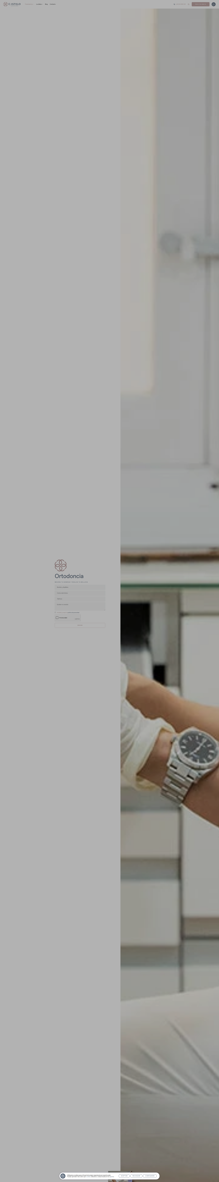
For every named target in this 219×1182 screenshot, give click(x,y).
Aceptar (124, 1176)
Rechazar (136, 1176)
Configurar (149, 1176)
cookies (88, 1177)
